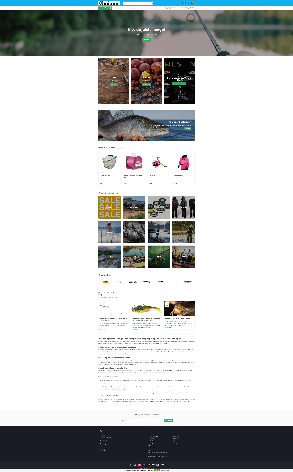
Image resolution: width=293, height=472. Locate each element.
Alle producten (175, 443)
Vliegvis (174, 221)
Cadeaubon (117, 8)
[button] (1, 33)
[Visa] (158, 465)
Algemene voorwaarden (153, 436)
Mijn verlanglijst (175, 438)
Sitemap (149, 445)
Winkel (123, 8)
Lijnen (149, 197)
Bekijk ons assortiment (179, 84)
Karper (149, 221)
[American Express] (130, 465)
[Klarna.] (140, 465)
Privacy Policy (151, 438)
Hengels (174, 246)
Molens (125, 221)
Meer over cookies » (165, 470)
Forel (99, 246)
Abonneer (169, 420)
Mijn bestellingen (176, 436)
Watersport (125, 197)
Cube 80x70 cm (105, 175)
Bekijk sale (113, 84)
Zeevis (100, 221)
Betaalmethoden (151, 441)
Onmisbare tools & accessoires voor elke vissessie (157, 457)
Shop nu (146, 39)
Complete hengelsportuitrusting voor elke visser (157, 453)
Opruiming (100, 197)
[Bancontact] (153, 465)
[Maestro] (144, 465)
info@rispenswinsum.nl (106, 444)
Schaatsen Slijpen (152, 448)
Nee (158, 470)
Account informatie (176, 434)
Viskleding (174, 197)
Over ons (139, 8)
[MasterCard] (149, 465)
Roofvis (149, 246)
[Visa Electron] (162, 465)
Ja (155, 470)
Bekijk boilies (146, 84)
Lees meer (103, 329)
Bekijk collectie (121, 148)
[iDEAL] (135, 465)
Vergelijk (174, 441)
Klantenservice (131, 8)
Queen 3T (152, 175)
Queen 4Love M (178, 175)
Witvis (124, 246)
